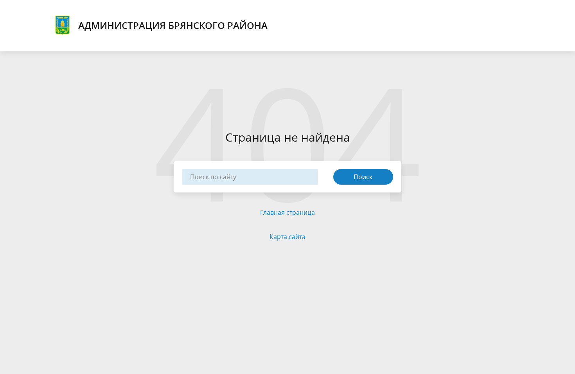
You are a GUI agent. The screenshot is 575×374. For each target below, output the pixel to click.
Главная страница (287, 212)
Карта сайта (287, 236)
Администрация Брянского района (173, 25)
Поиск (363, 177)
